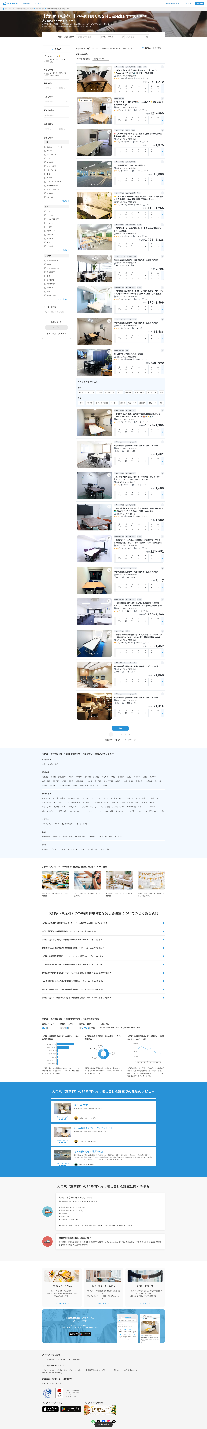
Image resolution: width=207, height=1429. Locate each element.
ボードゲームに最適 (105, 836)
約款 (65, 1370)
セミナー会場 (140, 798)
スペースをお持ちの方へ (50, 1359)
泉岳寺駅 (52, 785)
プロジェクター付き (58, 849)
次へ (120, 728)
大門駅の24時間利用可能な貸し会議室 (58, 9)
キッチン (114, 403)
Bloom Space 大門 (62, 1154)
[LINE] (93, 1421)
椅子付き (94, 849)
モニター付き (84, 849)
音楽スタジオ (47, 802)
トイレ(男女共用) (102, 403)
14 (129, 734)
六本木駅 (79, 777)
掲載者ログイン (66, 1359)
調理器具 (142, 403)
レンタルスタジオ (73, 798)
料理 (161, 392)
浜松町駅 (56, 781)
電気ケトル (152, 403)
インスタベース (9, 9)
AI (162, 67)
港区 (43, 9)
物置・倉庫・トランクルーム (69, 811)
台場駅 (75, 785)
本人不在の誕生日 (68, 824)
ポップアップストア (49, 811)
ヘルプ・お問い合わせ (114, 1370)
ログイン (188, 3)
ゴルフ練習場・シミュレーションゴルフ (141, 807)
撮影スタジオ (128, 798)
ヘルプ (40, 3)
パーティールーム (102, 798)
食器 (161, 403)
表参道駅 (45, 777)
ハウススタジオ (59, 802)
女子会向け (56, 836)
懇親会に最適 (67, 836)
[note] (114, 1421)
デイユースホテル (118, 802)
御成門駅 (153, 777)
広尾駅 (117, 781)
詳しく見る (102, 1303)
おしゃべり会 (109, 392)
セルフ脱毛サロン (150, 811)
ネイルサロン (47, 807)
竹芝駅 (44, 785)
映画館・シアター (60, 807)
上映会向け (92, 836)
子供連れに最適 (80, 836)
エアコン (89, 403)
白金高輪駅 (148, 781)
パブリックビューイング (50, 824)
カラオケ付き (105, 849)
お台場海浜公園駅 (64, 785)
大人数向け (119, 836)
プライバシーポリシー (76, 1370)
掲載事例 (76, 1359)
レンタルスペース (48, 798)
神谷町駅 (105, 777)
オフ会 (99, 392)
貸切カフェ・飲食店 (149, 802)
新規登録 (200, 3)
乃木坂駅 (88, 777)
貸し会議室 (61, 798)
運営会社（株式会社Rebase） (52, 1373)
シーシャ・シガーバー (89, 811)
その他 (161, 811)
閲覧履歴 (27, 3)
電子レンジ (132, 403)
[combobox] (112, 37)
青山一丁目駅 (108, 781)
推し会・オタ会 (82, 824)
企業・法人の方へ (48, 1383)
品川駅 (129, 777)
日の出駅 (158, 781)
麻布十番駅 (46, 781)
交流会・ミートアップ (86, 392)
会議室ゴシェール (62, 1107)
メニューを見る (60, 1303)
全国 (43, 764)
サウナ (139, 811)
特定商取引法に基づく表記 (95, 1370)
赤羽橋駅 (137, 777)
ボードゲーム (152, 392)
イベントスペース (133, 802)
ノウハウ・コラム (48, 1370)
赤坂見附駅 (62, 777)
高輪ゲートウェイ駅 (87, 785)
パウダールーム (74, 807)
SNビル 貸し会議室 (62, 1130)
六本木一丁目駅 (128, 781)
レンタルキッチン (73, 802)
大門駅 (63, 781)
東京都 (38, 9)
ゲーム (120, 392)
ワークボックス (153, 798)
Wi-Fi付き (45, 849)
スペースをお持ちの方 (172, 3)
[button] (103, 924)
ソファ (81, 403)
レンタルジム (87, 802)
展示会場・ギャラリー (90, 807)
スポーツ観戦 (139, 392)
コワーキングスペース (102, 802)
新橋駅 (71, 777)
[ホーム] (10, 3)
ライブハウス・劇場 (106, 811)
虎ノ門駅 (98, 781)
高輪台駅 (139, 781)
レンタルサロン (116, 798)
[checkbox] (45, 146)
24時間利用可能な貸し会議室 (25, 9)
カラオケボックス (118, 807)
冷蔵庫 (122, 403)
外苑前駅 (96, 777)
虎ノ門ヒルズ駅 (102, 785)
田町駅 (113, 777)
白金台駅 (89, 781)
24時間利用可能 (82, 59)
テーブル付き (72, 849)
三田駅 (145, 777)
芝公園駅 (121, 777)
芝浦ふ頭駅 (80, 781)
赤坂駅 (53, 777)
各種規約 (59, 1370)
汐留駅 (71, 781)
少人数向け (46, 836)
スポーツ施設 (105, 807)
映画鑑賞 (128, 392)
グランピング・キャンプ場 (125, 811)
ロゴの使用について (130, 1370)
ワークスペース (87, 798)
